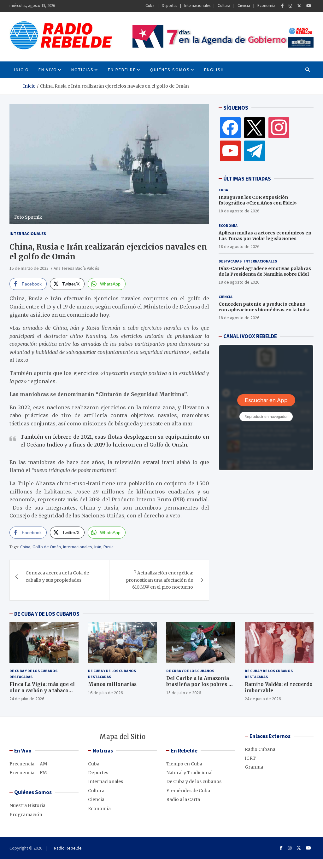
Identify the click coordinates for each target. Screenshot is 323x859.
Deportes (169, 5)
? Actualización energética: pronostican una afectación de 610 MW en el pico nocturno (159, 580)
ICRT (250, 758)
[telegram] (254, 150)
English (214, 69)
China (25, 547)
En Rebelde (122, 69)
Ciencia (244, 5)
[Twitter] (299, 6)
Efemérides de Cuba (188, 790)
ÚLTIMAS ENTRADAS (247, 178)
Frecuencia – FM (28, 772)
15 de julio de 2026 (183, 692)
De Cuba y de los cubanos (33, 670)
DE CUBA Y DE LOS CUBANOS (46, 613)
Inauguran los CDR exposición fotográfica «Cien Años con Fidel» (258, 200)
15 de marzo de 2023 (29, 268)
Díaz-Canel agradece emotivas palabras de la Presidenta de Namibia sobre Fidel (265, 271)
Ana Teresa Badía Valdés (76, 268)
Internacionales (197, 5)
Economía (266, 5)
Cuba (150, 5)
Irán (97, 547)
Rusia (108, 547)
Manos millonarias (112, 684)
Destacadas (230, 261)
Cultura (224, 5)
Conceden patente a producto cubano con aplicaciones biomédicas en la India (264, 307)
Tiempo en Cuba (184, 764)
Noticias (82, 69)
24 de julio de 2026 (26, 698)
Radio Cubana (260, 749)
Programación (25, 814)
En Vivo (47, 69)
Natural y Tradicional (189, 772)
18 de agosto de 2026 (239, 211)
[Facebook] (282, 6)
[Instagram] (290, 6)
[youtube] (230, 150)
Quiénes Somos (170, 69)
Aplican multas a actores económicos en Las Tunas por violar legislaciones (265, 235)
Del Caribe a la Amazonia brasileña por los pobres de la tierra (200, 684)
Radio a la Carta (183, 799)
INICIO (21, 69)
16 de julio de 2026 (105, 692)
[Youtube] (309, 6)
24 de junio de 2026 (263, 698)
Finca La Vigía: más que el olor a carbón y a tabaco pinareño (42, 690)
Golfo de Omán (46, 547)
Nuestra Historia (27, 805)
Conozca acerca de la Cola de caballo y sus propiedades (57, 576)
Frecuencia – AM (28, 764)
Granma (254, 767)
